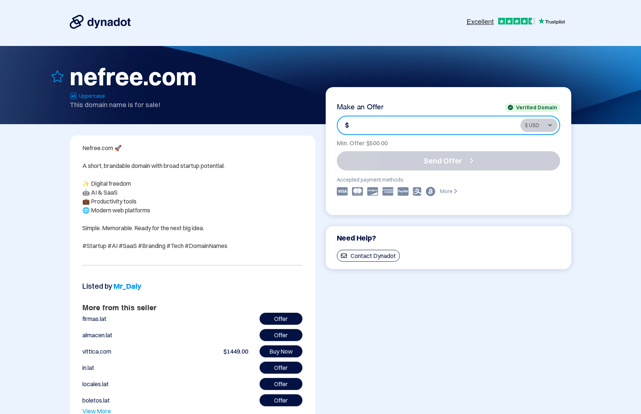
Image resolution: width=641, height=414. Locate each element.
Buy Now (281, 351)
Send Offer (443, 160)
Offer (281, 319)
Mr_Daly (127, 286)
